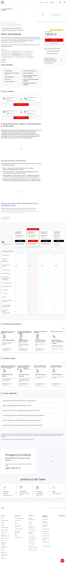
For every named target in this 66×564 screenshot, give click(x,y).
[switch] (3, 242)
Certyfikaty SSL (32, 536)
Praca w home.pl (4, 529)
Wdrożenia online (46, 535)
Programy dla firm (46, 541)
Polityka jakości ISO (5, 538)
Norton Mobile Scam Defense (7, 56)
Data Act (2, 549)
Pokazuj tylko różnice (6, 244)
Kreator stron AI (32, 545)
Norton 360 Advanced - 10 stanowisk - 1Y (11, 98)
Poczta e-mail (31, 543)
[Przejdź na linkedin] (53, 508)
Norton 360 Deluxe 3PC (16, 51)
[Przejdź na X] (50, 508)
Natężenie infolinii (4, 527)
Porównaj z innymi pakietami (7, 64)
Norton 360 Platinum (26, 54)
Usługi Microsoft (45, 528)
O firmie (2, 522)
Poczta (41, 2)
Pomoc (46, 2)
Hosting (30, 524)
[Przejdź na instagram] (64, 508)
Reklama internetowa (33, 547)
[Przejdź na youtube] (57, 508)
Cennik (2, 518)
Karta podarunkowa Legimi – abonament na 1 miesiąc (58, 342)
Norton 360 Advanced (16, 54)
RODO (2, 540)
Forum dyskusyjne (18, 528)
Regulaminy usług (4, 520)
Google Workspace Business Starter (23, 341)
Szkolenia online (45, 533)
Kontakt (2, 525)
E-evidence (3, 558)
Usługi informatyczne (33, 549)
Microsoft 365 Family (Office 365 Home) (40, 341)
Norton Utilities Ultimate (20, 56)
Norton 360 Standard (6, 51)
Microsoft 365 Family (31, 110)
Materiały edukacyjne (19, 518)
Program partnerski (19, 537)
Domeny (30, 521)
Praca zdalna (45, 519)
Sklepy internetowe (32, 538)
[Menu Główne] (4, 2)
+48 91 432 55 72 (48, 63)
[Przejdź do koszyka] (60, 2)
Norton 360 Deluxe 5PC (28, 51)
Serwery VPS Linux (32, 530)
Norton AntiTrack (30, 56)
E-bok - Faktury (18, 520)
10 (3, 61)
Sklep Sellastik (32, 540)
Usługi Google (45, 531)
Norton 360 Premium (6, 54)
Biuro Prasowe (4, 532)
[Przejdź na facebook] (60, 508)
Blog (16, 534)
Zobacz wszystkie (46, 546)
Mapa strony (3, 552)
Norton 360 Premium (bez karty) (24, 375)
